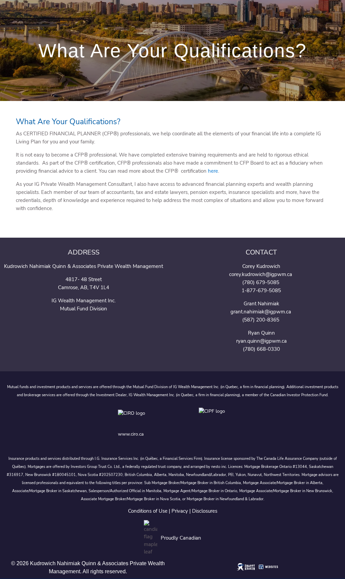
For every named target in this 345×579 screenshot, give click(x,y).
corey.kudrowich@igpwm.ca (260, 274)
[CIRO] (151, 418)
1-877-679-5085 (261, 290)
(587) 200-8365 (261, 319)
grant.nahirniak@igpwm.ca (260, 311)
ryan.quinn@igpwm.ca (261, 341)
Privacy (179, 511)
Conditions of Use (147, 511)
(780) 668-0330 (261, 349)
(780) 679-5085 (260, 282)
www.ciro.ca (131, 434)
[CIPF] (213, 418)
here (213, 171)
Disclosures (204, 511)
